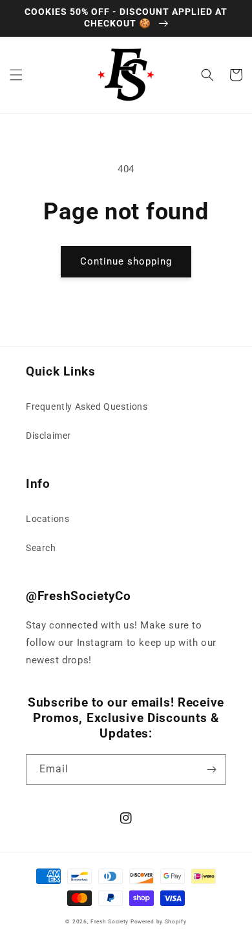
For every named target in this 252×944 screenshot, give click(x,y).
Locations (47, 519)
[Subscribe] (211, 769)
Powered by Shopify (159, 921)
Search (41, 548)
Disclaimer (48, 435)
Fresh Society (109, 921)
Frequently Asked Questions (87, 406)
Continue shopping (126, 261)
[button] (16, 75)
